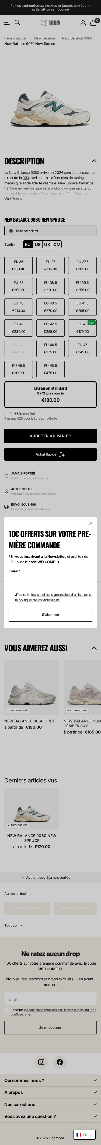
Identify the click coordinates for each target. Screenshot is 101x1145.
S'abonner (50, 614)
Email (14, 571)
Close (91, 523)
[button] (84, 1134)
